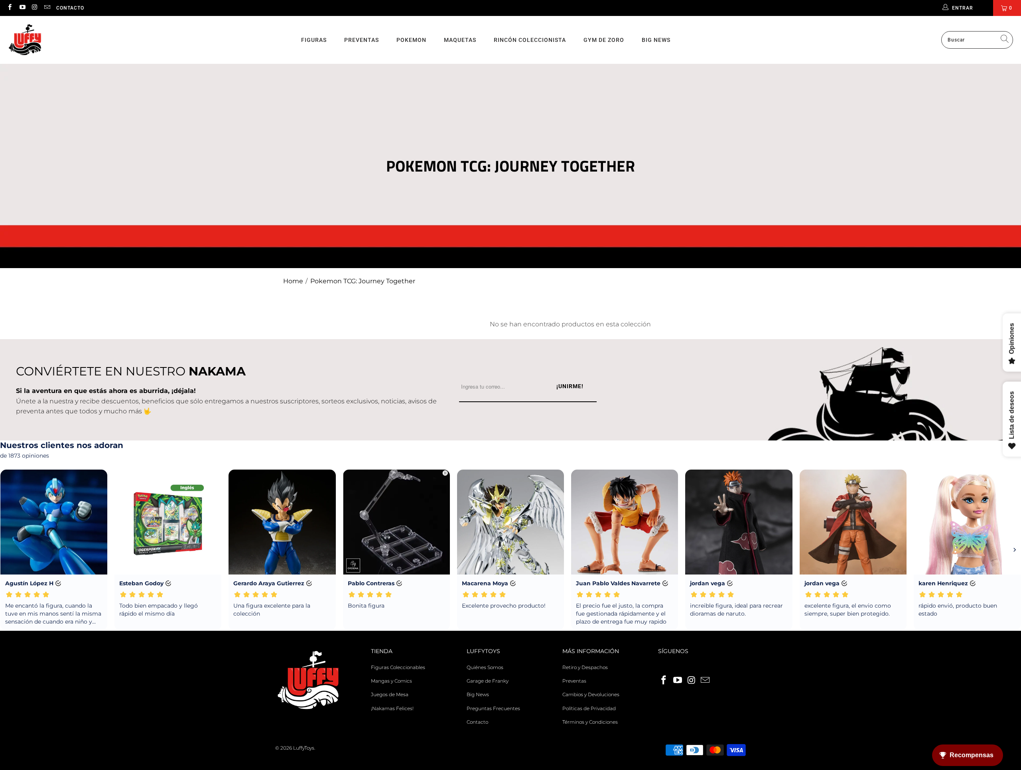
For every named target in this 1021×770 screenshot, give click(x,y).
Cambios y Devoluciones (590, 694)
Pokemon (411, 40)
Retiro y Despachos (585, 667)
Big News (656, 40)
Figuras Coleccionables (398, 667)
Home (293, 281)
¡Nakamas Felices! (392, 708)
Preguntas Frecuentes (493, 708)
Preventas (361, 40)
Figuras (314, 40)
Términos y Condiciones (590, 722)
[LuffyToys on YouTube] (21, 8)
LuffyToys (303, 748)
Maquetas (460, 40)
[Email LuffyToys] (46, 8)
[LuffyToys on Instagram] (34, 8)
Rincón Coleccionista (530, 40)
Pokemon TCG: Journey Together (362, 281)
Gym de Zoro (603, 40)
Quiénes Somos (485, 667)
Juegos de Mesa (389, 694)
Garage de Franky (488, 681)
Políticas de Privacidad (589, 708)
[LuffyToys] (25, 40)
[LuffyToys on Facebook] (9, 8)
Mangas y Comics (391, 681)
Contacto (70, 8)
